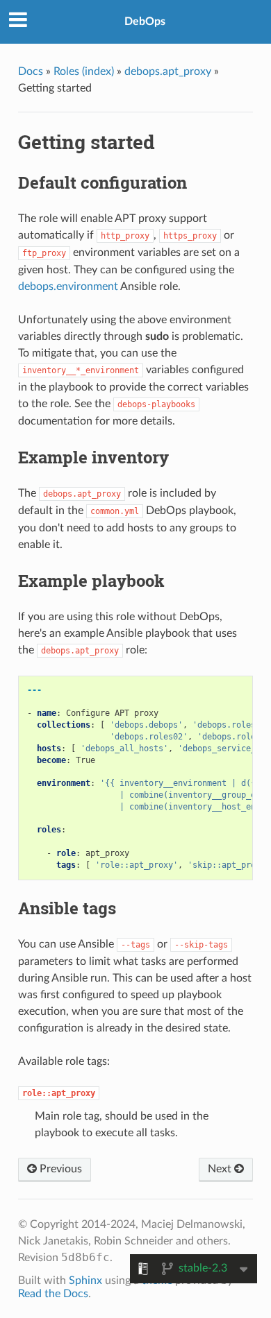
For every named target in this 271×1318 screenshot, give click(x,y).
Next (221, 1168)
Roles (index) (84, 71)
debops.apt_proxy (167, 71)
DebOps (144, 21)
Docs (30, 71)
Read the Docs (53, 1293)
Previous (59, 1168)
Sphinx (85, 1280)
